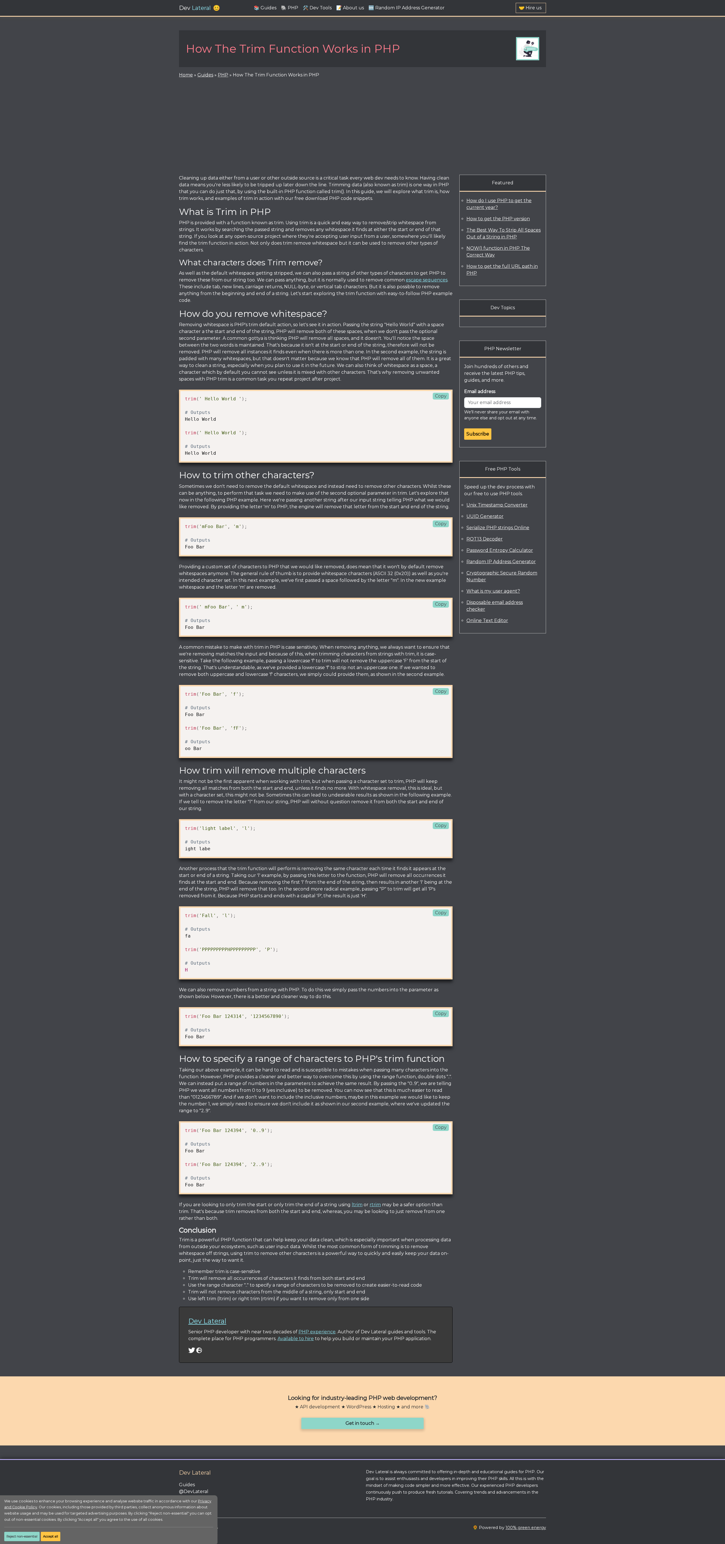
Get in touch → (363, 1423)
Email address (479, 391)
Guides (205, 75)
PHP (223, 75)
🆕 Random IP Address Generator (406, 7)
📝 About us (350, 7)
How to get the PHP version (498, 218)
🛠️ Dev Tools (317, 7)
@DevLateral (193, 1491)
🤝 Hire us (530, 7)
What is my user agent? (493, 591)
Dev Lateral (207, 1321)
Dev (195, 8)
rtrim (375, 1204)
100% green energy (526, 1527)
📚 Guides (265, 7)
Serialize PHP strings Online (497, 527)
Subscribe (477, 434)
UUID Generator (485, 516)
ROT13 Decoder (484, 539)
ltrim (357, 1204)
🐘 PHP (289, 7)
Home (186, 75)
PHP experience (317, 1331)
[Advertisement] (362, 125)
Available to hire (296, 1338)
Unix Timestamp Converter (497, 505)
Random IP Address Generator (501, 561)
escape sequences (426, 280)
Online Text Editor (487, 620)
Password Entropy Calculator (499, 550)
